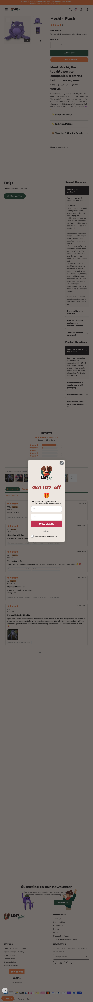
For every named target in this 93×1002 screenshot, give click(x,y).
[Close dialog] (62, 463)
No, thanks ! (46, 531)
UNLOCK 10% (46, 524)
